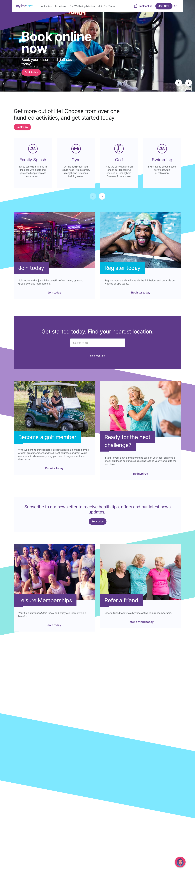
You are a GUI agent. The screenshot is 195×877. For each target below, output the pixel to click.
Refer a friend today (141, 621)
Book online (145, 5)
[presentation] (178, 82)
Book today (31, 72)
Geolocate (97, 350)
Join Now (163, 5)
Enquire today (54, 468)
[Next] (102, 196)
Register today (140, 292)
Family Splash (33, 159)
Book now (22, 126)
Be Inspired (140, 473)
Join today (54, 292)
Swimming (162, 159)
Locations (60, 6)
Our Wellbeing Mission (82, 6)
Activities (46, 6)
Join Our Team (106, 6)
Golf (119, 159)
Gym (75, 159)
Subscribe (97, 521)
